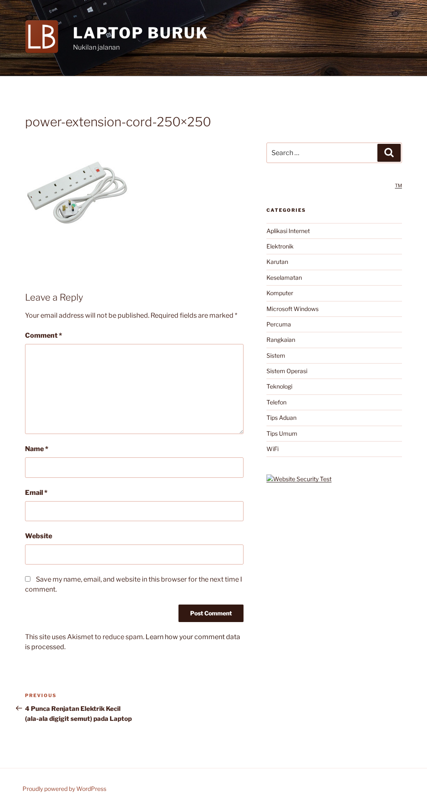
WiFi (272, 448)
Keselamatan (284, 277)
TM (398, 185)
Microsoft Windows (292, 308)
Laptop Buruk (140, 33)
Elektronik (280, 246)
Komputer (279, 292)
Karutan (277, 261)
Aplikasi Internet (288, 230)
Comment (43, 335)
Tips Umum (281, 433)
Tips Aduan (281, 417)
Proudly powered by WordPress (64, 788)
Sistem (275, 355)
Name (36, 449)
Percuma (278, 324)
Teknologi (279, 386)
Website (38, 536)
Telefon (276, 402)
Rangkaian (280, 339)
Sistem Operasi (286, 370)
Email (36, 493)
